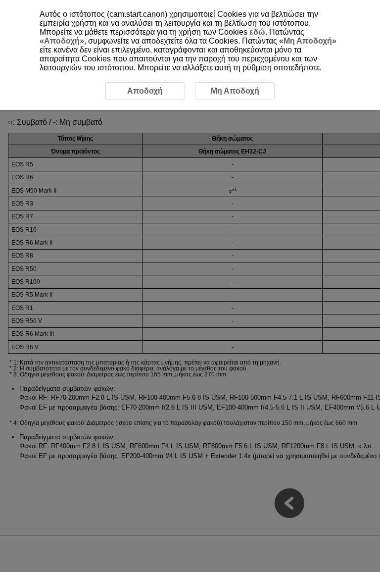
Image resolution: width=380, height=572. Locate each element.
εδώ (257, 32)
